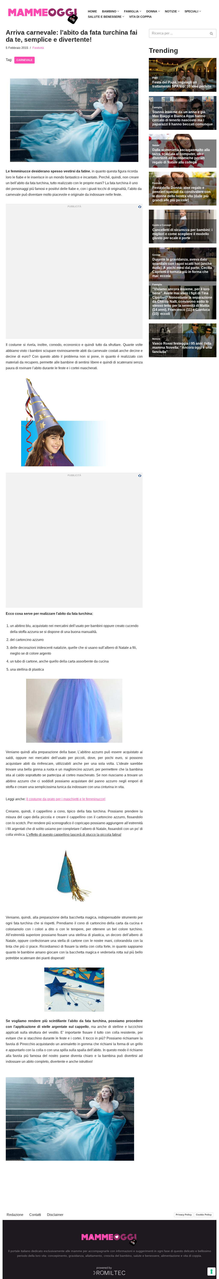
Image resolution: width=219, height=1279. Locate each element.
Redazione (15, 1215)
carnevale (24, 60)
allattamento (93, 1255)
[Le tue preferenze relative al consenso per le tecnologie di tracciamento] (211, 1271)
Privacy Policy (184, 1214)
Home (92, 11)
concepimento (57, 1255)
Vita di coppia (140, 16)
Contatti (35, 1215)
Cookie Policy (204, 1214)
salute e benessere (146, 1255)
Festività (38, 47)
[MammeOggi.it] (43, 14)
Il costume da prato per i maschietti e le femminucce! (65, 799)
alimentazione (170, 1255)
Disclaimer (55, 1215)
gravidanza (76, 1255)
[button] (118, 11)
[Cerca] (211, 33)
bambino (126, 1255)
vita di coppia (192, 1255)
